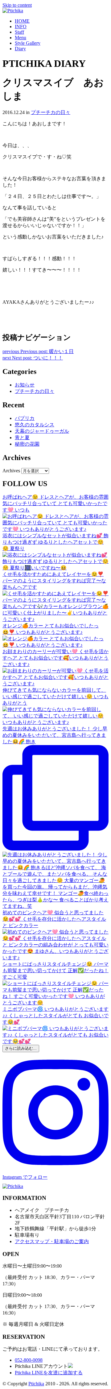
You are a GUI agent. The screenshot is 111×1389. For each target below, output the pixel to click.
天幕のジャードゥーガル (42, 431)
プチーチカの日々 (50, 112)
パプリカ (25, 418)
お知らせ (25, 384)
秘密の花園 (27, 444)
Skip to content (17, 5)
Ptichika (36, 1383)
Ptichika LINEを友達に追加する (49, 1372)
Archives (11, 470)
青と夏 (22, 437)
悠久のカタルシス (34, 424)
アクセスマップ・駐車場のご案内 (52, 1241)
